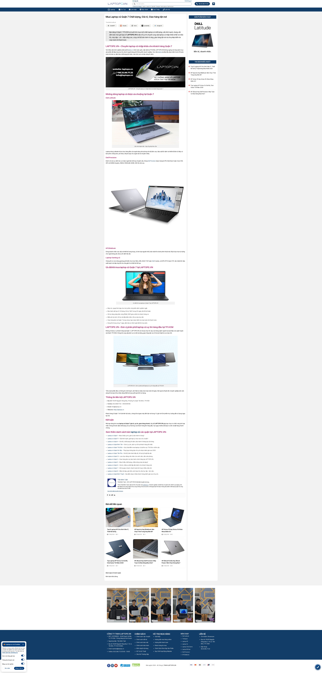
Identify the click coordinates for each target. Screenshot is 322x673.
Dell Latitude (164, 6)
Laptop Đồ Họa (186, 653)
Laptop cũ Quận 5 (113, 466)
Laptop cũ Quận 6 (113, 469)
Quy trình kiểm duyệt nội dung (115, 494)
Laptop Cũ (148, 6)
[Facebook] (107, 499)
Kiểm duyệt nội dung (142, 652)
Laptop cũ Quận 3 (113, 463)
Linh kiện (134, 9)
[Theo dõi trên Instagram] (112, 669)
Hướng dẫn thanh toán (161, 646)
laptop (160, 56)
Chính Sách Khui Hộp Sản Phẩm (164, 652)
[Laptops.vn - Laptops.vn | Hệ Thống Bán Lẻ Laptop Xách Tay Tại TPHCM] (118, 4)
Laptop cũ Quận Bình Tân (115, 448)
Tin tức (123, 9)
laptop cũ (131, 53)
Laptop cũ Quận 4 (113, 445)
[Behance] (110, 499)
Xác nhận (7, 668)
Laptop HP (185, 645)
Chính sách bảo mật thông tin (10, 652)
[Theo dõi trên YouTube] (116, 669)
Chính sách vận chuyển (143, 640)
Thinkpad (158, 6)
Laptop (143, 6)
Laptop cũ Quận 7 (113, 472)
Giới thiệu (156, 9)
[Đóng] (23, 644)
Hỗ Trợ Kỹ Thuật (141, 655)
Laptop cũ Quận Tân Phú (115, 457)
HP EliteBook (185, 658)
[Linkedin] (114, 499)
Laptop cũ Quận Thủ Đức (115, 451)
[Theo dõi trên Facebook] (108, 669)
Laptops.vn (146, 488)
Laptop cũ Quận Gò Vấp (115, 454)
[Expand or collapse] (137, 45)
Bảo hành (145, 9)
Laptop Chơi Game (187, 650)
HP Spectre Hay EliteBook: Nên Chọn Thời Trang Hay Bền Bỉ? (203, 74)
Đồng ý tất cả (19, 668)
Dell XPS (153, 6)
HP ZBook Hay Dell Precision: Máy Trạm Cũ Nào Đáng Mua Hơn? (202, 93)
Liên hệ (167, 9)
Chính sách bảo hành (142, 649)
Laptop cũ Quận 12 (113, 460)
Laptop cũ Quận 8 (113, 475)
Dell (153, 265)
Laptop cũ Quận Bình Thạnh (116, 478)
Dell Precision (170, 6)
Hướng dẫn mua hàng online (163, 643)
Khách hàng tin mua (161, 649)
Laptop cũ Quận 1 (113, 439)
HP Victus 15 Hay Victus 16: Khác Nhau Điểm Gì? (202, 80)
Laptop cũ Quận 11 (113, 442)
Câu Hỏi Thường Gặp (142, 658)
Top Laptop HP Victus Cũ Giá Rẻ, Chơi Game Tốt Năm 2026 (202, 86)
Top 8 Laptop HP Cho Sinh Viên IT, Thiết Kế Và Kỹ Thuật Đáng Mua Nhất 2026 (203, 67)
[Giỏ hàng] (213, 3)
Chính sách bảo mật (142, 646)
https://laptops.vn (119, 413)
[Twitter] (112, 499)
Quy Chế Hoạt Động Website (163, 655)
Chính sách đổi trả (141, 643)
